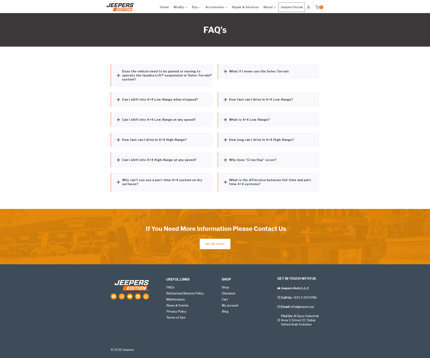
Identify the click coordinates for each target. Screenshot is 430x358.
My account (230, 305)
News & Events (177, 305)
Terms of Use (175, 317)
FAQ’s (170, 287)
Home (164, 7)
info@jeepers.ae (302, 307)
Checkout (228, 293)
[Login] (308, 7)
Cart (225, 299)
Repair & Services (245, 7)
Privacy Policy (176, 311)
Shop (225, 287)
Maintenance (175, 299)
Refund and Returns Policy (185, 293)
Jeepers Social (292, 7)
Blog (225, 311)
